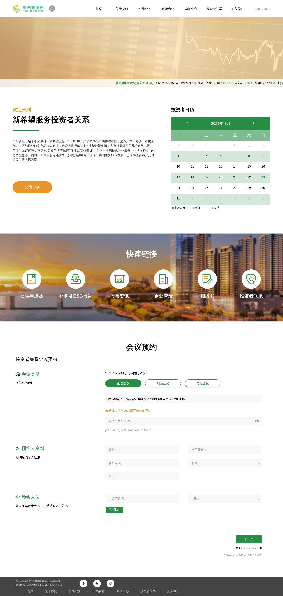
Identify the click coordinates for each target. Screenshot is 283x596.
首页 (99, 8)
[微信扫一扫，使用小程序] (97, 583)
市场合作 (168, 8)
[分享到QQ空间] (83, 583)
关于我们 (122, 8)
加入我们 (237, 8)
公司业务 (145, 8)
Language (262, 8)
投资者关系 (214, 8)
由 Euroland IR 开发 (52, 584)
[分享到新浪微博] (110, 583)
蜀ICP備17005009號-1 (27, 584)
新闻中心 (191, 8)
